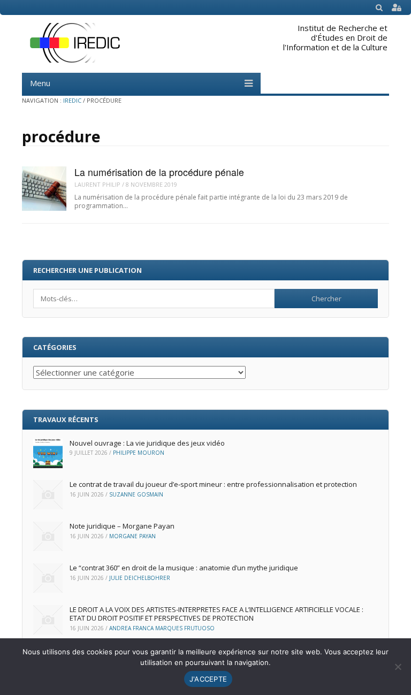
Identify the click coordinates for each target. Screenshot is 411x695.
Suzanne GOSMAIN (136, 494)
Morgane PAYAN (132, 536)
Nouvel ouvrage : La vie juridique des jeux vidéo (147, 443)
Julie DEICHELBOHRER (139, 578)
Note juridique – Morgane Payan (122, 526)
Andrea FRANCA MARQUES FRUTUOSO (162, 628)
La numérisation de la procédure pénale (159, 172)
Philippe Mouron (138, 452)
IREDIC (72, 100)
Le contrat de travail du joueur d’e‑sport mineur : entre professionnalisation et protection (213, 484)
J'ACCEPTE (208, 679)
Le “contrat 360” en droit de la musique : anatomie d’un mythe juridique (184, 567)
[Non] (397, 666)
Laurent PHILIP (97, 184)
